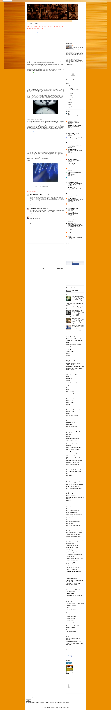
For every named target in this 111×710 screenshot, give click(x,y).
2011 (69, 101)
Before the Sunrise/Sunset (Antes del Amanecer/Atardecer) (73, 364)
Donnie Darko (68, 404)
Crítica (38, 187)
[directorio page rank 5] (70, 673)
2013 (69, 85)
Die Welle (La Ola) (69, 400)
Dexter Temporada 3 (70, 398)
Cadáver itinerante (71, 209)
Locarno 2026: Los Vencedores (73, 122)
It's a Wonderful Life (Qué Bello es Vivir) (73, 471)
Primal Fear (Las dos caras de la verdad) (74, 530)
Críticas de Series (43, 20)
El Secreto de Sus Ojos (70, 417)
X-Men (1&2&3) (69, 646)
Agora (67, 342)
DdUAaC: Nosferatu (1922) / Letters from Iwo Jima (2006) (77, 311)
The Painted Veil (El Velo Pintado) (72, 597)
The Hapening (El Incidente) (71, 576)
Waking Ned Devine (70, 634)
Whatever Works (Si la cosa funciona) (73, 641)
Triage (67, 612)
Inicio (29, 20)
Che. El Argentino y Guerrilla (71, 385)
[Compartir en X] (45, 186)
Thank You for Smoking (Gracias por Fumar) (74, 558)
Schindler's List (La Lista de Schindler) (73, 536)
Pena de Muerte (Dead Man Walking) (73, 525)
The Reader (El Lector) (70, 601)
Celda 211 (68, 380)
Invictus (67, 466)
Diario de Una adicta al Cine (54, 20)
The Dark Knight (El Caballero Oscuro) (73, 567)
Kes (67, 473)
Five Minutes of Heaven (70, 422)
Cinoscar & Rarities (71, 142)
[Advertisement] (45, 255)
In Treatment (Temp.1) (70, 455)
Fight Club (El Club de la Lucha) (72, 420)
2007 (69, 107)
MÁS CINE (70, 168)
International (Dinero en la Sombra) (72, 462)
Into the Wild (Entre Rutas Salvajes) (73, 464)
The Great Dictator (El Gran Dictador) (73, 574)
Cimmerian (56, 707)
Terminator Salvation (70, 556)
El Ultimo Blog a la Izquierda (73, 133)
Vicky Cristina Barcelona (71, 631)
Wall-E (67, 636)
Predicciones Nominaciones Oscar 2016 (75, 237)
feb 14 (71, 93)
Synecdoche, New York (70, 552)
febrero (70, 86)
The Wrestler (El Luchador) (71, 609)
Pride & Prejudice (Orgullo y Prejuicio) (73, 528)
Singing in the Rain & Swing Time (72, 541)
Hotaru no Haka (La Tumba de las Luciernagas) (75, 441)
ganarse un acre (71, 218)
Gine (74, 45)
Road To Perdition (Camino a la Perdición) (74, 532)
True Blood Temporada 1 (71, 618)
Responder (32, 204)
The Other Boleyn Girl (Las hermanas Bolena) (74, 595)
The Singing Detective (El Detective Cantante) (75, 603)
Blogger (68, 707)
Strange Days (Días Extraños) (72, 547)
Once (67, 519)
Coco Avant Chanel (70, 391)
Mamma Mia (68, 502)
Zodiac (67, 649)
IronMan (67, 467)
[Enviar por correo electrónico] (42, 186)
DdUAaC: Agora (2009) (76, 318)
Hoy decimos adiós (71, 164)
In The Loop (68, 451)
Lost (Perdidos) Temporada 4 (71, 495)
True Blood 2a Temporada (71, 616)
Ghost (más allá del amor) (71, 428)
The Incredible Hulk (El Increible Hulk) (73, 586)
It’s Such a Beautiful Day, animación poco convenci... (74, 90)
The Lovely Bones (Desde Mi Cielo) (73, 589)
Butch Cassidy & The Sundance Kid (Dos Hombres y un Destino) (74, 369)
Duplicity (68, 407)
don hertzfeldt (42, 187)
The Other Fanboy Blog (72, 149)
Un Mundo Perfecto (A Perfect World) (73, 625)
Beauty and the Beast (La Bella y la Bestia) (74, 358)
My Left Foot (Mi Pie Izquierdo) (72, 512)
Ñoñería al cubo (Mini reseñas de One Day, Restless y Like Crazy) (78, 326)
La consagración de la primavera (73, 138)
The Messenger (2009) (70, 591)
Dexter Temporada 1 (70, 396)
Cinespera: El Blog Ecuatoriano (74, 212)
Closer (67, 389)
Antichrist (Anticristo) (70, 351)
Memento (68, 508)
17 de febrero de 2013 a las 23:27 (42, 208)
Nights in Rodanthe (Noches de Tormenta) (74, 514)
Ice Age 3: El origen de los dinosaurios (73, 447)
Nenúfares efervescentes (72, 121)
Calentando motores (71, 174)
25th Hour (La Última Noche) (71, 336)
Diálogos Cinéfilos (71, 154)
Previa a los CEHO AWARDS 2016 (74, 233)
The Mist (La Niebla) (70, 593)
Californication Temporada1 (71, 372)
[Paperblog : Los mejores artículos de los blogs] (69, 656)
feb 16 (71, 88)
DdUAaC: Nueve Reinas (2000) (77, 296)
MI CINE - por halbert (72, 198)
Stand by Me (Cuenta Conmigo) (72, 545)
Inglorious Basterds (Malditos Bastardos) (74, 460)
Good (67, 429)
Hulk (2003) (68, 445)
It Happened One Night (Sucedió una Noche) (74, 469)
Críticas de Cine (35, 20)
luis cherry (70, 236)
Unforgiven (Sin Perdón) (70, 627)
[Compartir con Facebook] (46, 186)
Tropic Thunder (69, 614)
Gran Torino (68, 434)
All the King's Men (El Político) (72, 346)
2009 (69, 104)
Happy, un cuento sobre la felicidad (72, 438)
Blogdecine (70, 113)
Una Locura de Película (72, 159)
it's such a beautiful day (50, 187)
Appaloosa (68, 353)
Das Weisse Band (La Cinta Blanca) (73, 393)
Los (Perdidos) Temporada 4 (71, 490)
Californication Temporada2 (71, 374)
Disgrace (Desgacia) (70, 402)
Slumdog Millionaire (70, 543)
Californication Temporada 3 (71, 371)
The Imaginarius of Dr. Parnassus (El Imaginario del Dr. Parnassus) (73, 584)
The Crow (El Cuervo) (70, 565)
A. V (31, 216)
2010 (69, 102)
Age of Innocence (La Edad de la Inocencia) (74, 340)
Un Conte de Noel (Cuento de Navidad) (73, 622)
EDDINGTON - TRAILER (72, 134)
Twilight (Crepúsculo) (70, 620)
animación (33, 187)
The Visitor (68, 607)
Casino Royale (69, 378)
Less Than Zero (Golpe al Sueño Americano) (74, 484)
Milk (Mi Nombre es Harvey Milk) (72, 510)
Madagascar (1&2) (69, 500)
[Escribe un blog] (44, 186)
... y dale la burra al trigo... (73, 208)
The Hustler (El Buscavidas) (71, 578)
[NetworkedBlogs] (75, 262)
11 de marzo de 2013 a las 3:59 (38, 216)
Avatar (67, 357)
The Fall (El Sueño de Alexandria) (72, 573)
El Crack (68, 413)
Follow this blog (75, 263)
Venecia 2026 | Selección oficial (73, 126)
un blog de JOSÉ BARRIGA (73, 232)
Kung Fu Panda (69, 475)
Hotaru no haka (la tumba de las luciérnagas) (74, 443)
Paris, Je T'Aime (69, 523)
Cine (36, 187)
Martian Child (68, 506)
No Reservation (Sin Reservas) (72, 516)
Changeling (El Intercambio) (71, 382)
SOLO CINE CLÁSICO (72, 187)
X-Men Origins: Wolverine (71, 647)
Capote (67, 376)
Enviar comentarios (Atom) (48, 272)
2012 (69, 99)
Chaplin (67, 383)
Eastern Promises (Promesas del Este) (73, 409)
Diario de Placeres (71, 129)
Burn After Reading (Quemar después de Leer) (75, 366)
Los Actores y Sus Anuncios (66, 20)
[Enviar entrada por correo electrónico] (40, 186)
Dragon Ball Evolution (70, 406)
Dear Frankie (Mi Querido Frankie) (72, 395)
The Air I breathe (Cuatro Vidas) (72, 560)
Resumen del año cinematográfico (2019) (75, 160)
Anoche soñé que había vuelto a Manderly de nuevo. (74, 194)
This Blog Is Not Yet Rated (73, 182)
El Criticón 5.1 (70, 177)
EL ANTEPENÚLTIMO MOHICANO (74, 125)
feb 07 (71, 95)
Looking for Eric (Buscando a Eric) (72, 486)
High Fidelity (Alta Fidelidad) (71, 440)
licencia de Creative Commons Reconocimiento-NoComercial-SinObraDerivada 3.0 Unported (52, 702)
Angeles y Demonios (70, 349)
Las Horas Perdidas (72, 163)
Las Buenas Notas (71, 203)
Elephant (68, 418)
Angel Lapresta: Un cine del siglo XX (75, 137)
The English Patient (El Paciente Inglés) (73, 571)
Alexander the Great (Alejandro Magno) (73, 344)
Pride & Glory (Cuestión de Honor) (72, 527)
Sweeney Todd (69, 549)
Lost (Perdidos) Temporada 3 (71, 493)
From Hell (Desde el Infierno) (71, 426)
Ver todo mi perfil (69, 64)
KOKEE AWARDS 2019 (72, 169)
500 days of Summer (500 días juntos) (73, 338)
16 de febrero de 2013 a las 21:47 (42, 194)
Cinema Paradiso (69, 387)
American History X (70, 347)
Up (66, 629)
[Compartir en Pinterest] (47, 186)
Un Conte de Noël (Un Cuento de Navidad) (74, 623)
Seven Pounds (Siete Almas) (71, 538)
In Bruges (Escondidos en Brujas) (72, 449)
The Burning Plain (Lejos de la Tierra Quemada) (75, 562)
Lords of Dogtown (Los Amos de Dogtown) (74, 488)
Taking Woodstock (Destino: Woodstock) (74, 554)
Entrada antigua (60, 268)
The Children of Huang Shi (71, 563)
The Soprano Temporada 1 (71, 605)
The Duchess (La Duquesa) (71, 569)
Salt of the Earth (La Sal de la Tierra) (73, 534)
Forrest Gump (69, 424)
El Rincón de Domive (72, 223)
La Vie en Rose (69, 477)
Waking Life (68, 633)
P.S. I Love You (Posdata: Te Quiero (73, 521)
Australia (68, 355)
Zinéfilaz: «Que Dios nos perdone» (74, 195)
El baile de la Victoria (70, 411)
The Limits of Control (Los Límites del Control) (75, 587)
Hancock (68, 436)
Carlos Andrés (33, 208)
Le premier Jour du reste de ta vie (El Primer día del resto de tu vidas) (74, 482)
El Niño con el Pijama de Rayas (72, 415)
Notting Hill (68, 517)
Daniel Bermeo (33, 194)
